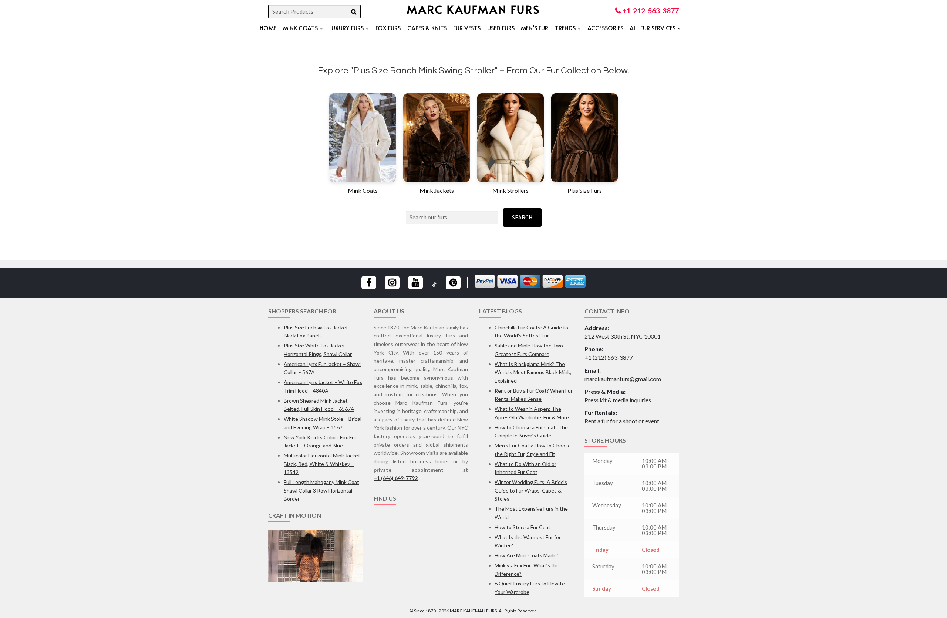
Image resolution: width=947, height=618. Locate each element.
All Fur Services (652, 28)
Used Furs (501, 28)
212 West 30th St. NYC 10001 (622, 336)
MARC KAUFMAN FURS (473, 9)
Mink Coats (300, 28)
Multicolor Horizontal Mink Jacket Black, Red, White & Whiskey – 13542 (322, 463)
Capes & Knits (427, 28)
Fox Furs (388, 28)
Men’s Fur (534, 28)
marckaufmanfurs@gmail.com (622, 378)
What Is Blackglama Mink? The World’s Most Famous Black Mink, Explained (533, 372)
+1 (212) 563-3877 (608, 357)
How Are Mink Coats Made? (527, 555)
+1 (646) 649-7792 (396, 478)
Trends (565, 28)
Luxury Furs (346, 28)
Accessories (605, 28)
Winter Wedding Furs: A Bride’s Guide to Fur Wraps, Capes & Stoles (531, 490)
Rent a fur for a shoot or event (621, 420)
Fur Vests (467, 28)
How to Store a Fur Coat (522, 527)
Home (268, 28)
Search (522, 217)
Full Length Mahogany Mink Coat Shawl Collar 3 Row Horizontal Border (321, 490)
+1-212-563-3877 (650, 10)
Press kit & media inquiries (617, 399)
